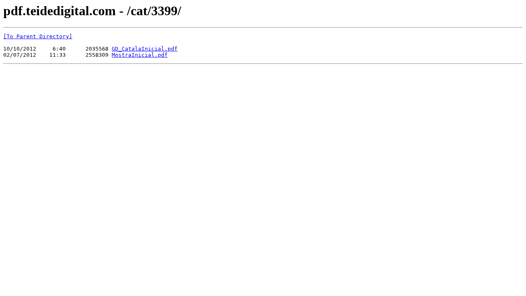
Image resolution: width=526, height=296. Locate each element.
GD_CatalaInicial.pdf (145, 49)
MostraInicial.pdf (140, 55)
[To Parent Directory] (37, 36)
